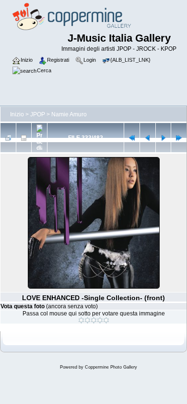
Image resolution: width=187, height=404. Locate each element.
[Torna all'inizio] (132, 138)
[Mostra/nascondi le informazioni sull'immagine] (24, 138)
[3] (94, 320)
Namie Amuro (69, 114)
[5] (106, 320)
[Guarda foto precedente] (147, 138)
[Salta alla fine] (179, 138)
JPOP (37, 114)
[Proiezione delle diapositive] (39, 137)
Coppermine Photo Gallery (111, 367)
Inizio (17, 114)
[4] (100, 320)
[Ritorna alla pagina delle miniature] (8, 138)
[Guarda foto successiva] (163, 138)
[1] (81, 320)
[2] (87, 320)
